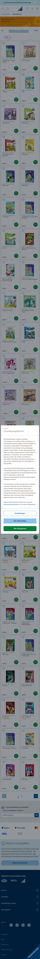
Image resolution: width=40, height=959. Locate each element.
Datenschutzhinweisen (11, 504)
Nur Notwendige (20, 521)
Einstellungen (20, 513)
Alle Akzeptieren (20, 529)
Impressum (31, 504)
